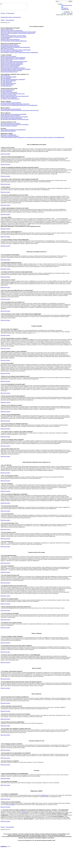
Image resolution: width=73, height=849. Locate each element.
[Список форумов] (14, 9)
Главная (2, 20)
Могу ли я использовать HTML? (8, 76)
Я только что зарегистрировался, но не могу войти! (13, 35)
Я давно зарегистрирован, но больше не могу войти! (13, 37)
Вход (3, 13)
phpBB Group (45, 795)
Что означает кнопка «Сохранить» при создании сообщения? (15, 69)
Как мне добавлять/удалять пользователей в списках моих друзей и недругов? (20, 110)
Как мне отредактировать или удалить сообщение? (13, 57)
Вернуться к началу (5, 153)
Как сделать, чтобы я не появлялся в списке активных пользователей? (18, 33)
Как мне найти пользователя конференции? (11, 118)
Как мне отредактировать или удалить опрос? (12, 62)
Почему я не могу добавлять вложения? (10, 65)
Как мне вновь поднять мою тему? (9, 71)
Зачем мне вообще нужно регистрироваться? (11, 30)
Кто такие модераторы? (6, 91)
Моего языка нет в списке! (7, 48)
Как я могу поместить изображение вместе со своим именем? (16, 49)
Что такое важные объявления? (8, 80)
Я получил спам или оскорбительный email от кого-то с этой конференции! (19, 105)
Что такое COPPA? (5, 38)
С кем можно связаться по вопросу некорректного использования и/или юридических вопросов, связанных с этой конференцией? (32, 137)
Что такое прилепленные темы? (8, 83)
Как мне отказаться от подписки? (9, 125)
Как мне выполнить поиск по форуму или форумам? (13, 114)
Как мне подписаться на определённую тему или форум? (15, 124)
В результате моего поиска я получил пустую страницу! (14, 116)
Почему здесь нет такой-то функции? (10, 136)
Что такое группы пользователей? (9, 92)
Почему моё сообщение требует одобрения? (11, 70)
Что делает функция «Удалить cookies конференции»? (14, 40)
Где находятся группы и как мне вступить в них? (13, 93)
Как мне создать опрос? (6, 60)
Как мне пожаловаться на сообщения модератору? (13, 67)
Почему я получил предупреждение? (10, 66)
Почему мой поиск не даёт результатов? (10, 115)
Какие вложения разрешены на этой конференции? (13, 129)
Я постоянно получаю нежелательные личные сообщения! (15, 103)
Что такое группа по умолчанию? (9, 97)
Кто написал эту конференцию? (8, 134)
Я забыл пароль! (5, 34)
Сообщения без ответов (6, 17)
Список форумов (10, 20)
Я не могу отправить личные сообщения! (11, 102)
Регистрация (11, 13)
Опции (60, 4)
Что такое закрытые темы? (7, 84)
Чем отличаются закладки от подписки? (10, 123)
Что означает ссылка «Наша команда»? (10, 98)
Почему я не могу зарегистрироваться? (10, 39)
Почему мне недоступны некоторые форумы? (12, 64)
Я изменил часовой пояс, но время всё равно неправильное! (15, 47)
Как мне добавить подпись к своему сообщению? (13, 58)
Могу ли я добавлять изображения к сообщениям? (13, 79)
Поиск (70, 13)
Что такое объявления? (6, 82)
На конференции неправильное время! (10, 46)
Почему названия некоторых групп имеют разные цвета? (15, 96)
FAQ (65, 13)
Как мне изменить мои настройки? (9, 44)
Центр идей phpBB (10, 804)
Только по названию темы (65, 8)
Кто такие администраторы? (7, 89)
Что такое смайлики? (6, 78)
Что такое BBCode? (5, 75)
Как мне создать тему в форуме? (8, 56)
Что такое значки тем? (6, 85)
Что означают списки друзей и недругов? (11, 109)
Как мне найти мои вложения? (8, 131)
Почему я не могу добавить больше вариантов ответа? (14, 61)
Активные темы (17, 17)
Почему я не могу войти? (7, 29)
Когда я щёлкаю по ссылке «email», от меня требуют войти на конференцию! (19, 52)
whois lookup (24, 812)
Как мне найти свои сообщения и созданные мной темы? (15, 119)
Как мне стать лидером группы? (8, 94)
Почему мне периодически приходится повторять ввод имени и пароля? (18, 31)
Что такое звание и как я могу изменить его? (11, 51)
